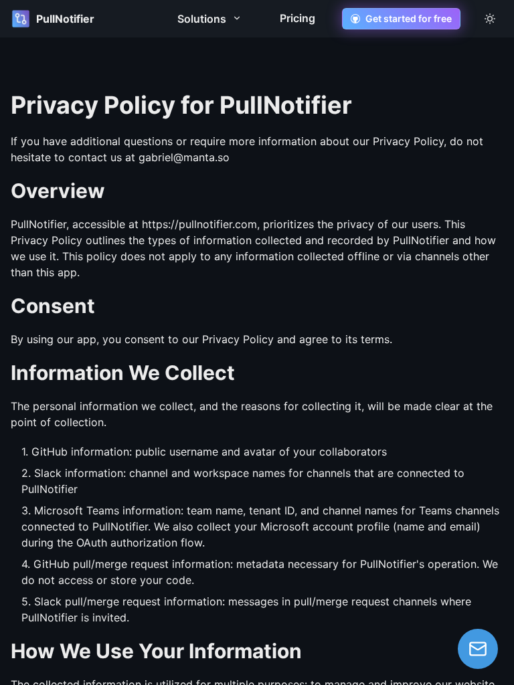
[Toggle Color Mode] (490, 18)
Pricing (297, 18)
